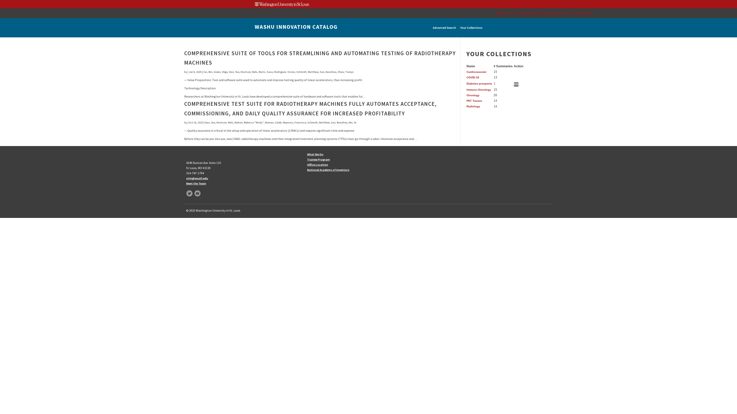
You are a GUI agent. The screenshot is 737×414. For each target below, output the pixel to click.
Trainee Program (318, 159)
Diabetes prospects (479, 83)
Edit (516, 84)
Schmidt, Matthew (307, 72)
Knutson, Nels (249, 72)
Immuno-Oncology (479, 89)
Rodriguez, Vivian (284, 72)
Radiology (473, 106)
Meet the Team (196, 183)
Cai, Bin (207, 72)
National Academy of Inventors (328, 170)
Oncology (473, 95)
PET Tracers (474, 100)
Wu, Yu (352, 122)
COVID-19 (473, 77)
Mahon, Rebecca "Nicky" (249, 122)
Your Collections (471, 28)
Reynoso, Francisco (294, 122)
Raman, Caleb (273, 122)
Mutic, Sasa (266, 72)
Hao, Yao (234, 72)
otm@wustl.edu (197, 178)
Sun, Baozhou (328, 72)
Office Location (317, 165)
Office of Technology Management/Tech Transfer (544, 13)
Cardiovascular (476, 71)
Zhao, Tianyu (346, 72)
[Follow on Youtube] (197, 193)
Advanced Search (444, 28)
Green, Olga (221, 72)
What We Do (315, 154)
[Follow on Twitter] (189, 193)
